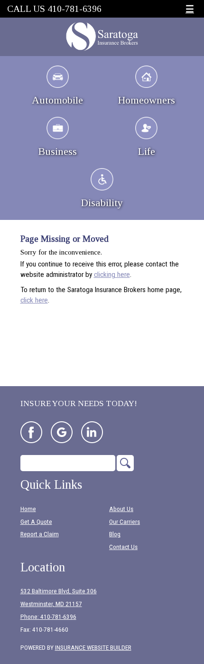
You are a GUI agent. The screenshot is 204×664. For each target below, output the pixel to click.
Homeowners (146, 100)
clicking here (112, 274)
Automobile (57, 100)
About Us (121, 508)
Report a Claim (39, 534)
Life (146, 151)
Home (28, 508)
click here (34, 300)
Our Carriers (124, 521)
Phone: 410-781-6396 (48, 616)
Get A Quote (36, 521)
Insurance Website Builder (93, 647)
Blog (115, 534)
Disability (102, 203)
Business (57, 151)
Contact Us (123, 546)
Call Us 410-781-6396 (54, 9)
